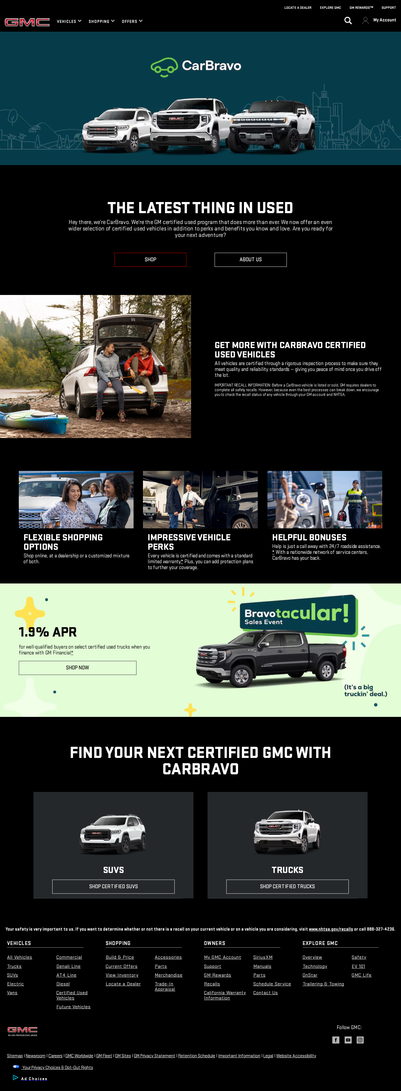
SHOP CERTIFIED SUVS (113, 886)
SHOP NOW (77, 668)
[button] (182, 562)
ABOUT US (251, 260)
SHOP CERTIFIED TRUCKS (287, 886)
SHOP (150, 260)
